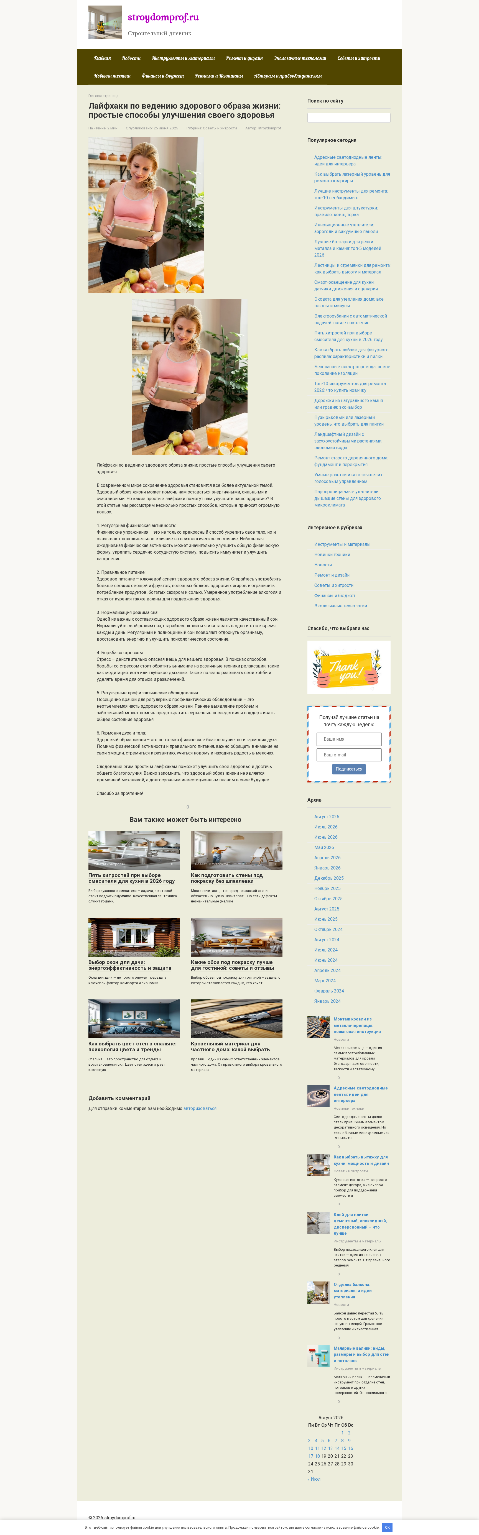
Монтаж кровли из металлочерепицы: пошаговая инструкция (357, 1025)
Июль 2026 (326, 827)
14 (337, 1448)
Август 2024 (326, 939)
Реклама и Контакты (219, 76)
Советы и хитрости (358, 58)
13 (330, 1448)
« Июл (313, 1479)
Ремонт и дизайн (244, 58)
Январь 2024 (327, 1001)
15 (343, 1448)
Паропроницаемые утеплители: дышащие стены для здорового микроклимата (347, 498)
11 (317, 1448)
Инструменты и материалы (183, 58)
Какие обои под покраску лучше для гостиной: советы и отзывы (232, 965)
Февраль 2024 (329, 991)
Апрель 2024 (327, 970)
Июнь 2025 (326, 919)
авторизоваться (200, 1108)
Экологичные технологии (300, 58)
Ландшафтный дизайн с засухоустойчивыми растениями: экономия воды (348, 441)
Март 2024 (325, 980)
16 (350, 1448)
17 (310, 1456)
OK (387, 1527)
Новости (131, 58)
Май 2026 (324, 847)
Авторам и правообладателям (288, 76)
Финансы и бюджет (163, 76)
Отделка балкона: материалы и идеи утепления (353, 1290)
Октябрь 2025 (328, 898)
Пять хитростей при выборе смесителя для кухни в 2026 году (131, 878)
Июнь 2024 (326, 960)
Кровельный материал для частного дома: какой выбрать (230, 1046)
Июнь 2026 (326, 837)
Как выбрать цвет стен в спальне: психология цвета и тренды (132, 1046)
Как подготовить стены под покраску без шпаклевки (227, 878)
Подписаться (349, 769)
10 (310, 1448)
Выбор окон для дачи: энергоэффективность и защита (129, 965)
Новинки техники (112, 76)
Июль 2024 (326, 950)
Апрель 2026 (327, 857)
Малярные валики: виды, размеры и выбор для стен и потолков (361, 1354)
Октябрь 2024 (328, 929)
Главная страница (103, 96)
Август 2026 (326, 816)
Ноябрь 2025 (327, 888)
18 (317, 1456)
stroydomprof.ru (163, 16)
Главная (102, 58)
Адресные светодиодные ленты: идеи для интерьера (361, 1094)
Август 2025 (326, 909)
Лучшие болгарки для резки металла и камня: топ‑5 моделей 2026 (347, 248)
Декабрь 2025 (329, 878)
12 (323, 1448)
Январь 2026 (327, 868)
